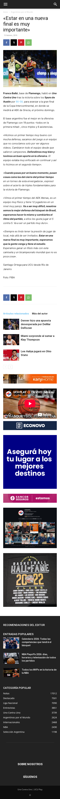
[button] (5, 4)
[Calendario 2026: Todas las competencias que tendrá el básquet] (11, 643)
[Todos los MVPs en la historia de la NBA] (11, 672)
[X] (14, 42)
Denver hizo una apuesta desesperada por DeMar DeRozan (36, 324)
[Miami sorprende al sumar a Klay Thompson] (11, 339)
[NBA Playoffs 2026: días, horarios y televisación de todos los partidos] (11, 658)
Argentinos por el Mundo (22, 12)
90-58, (19, 101)
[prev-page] (5, 367)
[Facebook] (6, 42)
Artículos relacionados (16, 313)
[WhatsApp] (28, 42)
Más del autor (40, 313)
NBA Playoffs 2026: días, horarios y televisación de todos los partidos (39, 657)
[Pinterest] (21, 42)
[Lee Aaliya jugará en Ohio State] (11, 355)
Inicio (5, 12)
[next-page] (10, 367)
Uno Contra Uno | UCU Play (30, 789)
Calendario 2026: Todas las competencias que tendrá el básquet (36, 642)
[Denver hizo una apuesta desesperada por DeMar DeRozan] (11, 324)
